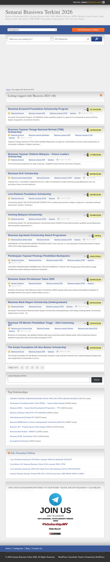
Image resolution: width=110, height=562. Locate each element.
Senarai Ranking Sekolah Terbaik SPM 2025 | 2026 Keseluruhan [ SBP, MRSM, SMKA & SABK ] (47, 474)
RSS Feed (103, 2)
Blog (28, 548)
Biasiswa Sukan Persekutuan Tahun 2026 (31, 279)
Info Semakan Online (23, 453)
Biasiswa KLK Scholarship (23, 173)
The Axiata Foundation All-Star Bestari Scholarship (37, 347)
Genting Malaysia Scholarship (25, 214)
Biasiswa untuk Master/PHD (87, 328)
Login (98, 2)
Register (91, 2)
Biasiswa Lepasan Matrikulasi (39, 135)
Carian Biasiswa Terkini (17, 376)
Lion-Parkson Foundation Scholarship (29, 194)
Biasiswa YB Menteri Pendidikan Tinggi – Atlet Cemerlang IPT (41, 324)
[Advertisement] (55, 66)
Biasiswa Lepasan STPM (58, 113)
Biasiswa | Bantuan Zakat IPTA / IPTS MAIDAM (28, 413)
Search (97, 380)
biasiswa (73, 113)
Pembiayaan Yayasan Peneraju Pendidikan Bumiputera (39, 256)
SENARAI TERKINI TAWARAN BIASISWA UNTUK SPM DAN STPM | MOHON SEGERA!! (44, 399)
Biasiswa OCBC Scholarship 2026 (23, 436)
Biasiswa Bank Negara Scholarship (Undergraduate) (37, 302)
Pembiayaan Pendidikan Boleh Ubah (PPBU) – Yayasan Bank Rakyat (37, 403)
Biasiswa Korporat (17, 113)
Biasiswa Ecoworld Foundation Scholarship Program (38, 109)
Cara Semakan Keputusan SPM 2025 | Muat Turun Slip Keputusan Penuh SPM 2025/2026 (45, 469)
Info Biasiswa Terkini (88, 30)
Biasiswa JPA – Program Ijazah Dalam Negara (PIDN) (31, 427)
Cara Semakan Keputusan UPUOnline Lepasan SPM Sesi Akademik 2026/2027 (41, 460)
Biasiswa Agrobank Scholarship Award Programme (37, 235)
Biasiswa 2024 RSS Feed (101, 95)
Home (8, 89)
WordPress (100, 557)
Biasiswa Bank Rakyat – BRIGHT (23, 432)
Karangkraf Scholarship (19, 441)
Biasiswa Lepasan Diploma (63, 328)
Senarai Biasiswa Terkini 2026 (38, 11)
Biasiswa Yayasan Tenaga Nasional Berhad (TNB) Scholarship (36, 130)
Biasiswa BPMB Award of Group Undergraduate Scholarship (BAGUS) (37, 422)
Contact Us (37, 548)
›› (42, 368)
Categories (18, 548)
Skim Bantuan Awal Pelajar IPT (22, 417)
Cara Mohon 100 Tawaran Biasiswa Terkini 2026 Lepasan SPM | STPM (37, 464)
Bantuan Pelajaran (17, 283)
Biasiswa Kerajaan (17, 260)
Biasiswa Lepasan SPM (37, 113)
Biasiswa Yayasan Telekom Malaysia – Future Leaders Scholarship (38, 155)
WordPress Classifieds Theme (71, 557)
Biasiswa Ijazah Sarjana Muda (21, 178)
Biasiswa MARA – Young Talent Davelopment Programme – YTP (35, 408)
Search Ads (96, 38)
